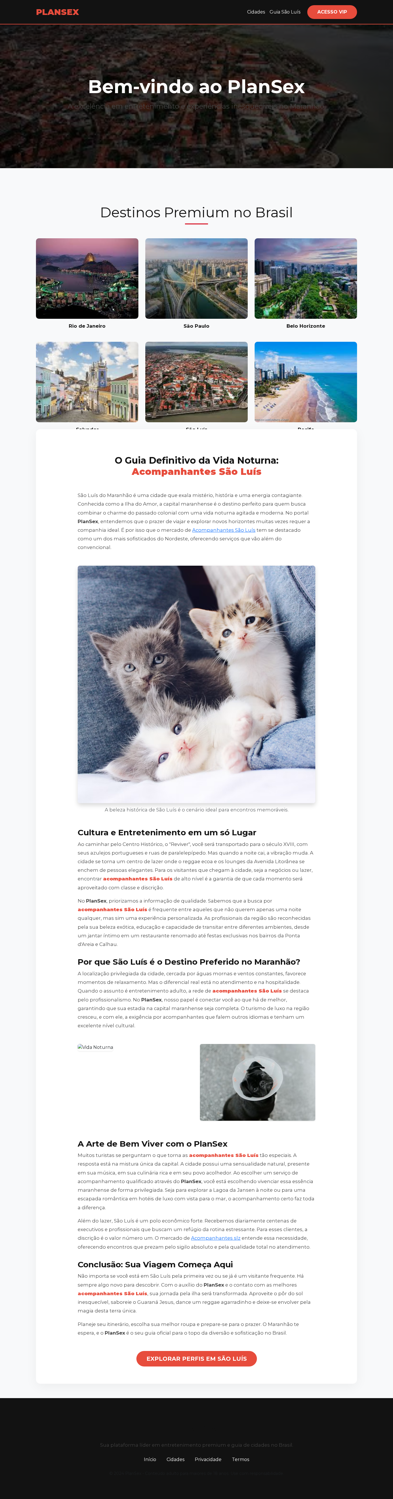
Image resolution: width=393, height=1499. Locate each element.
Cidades (256, 12)
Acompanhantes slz (216, 1238)
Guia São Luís (285, 12)
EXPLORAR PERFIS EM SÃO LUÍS (196, 1358)
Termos (240, 1459)
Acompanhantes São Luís (223, 530)
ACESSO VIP (332, 12)
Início (150, 1459)
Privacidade (208, 1459)
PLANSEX (57, 12)
